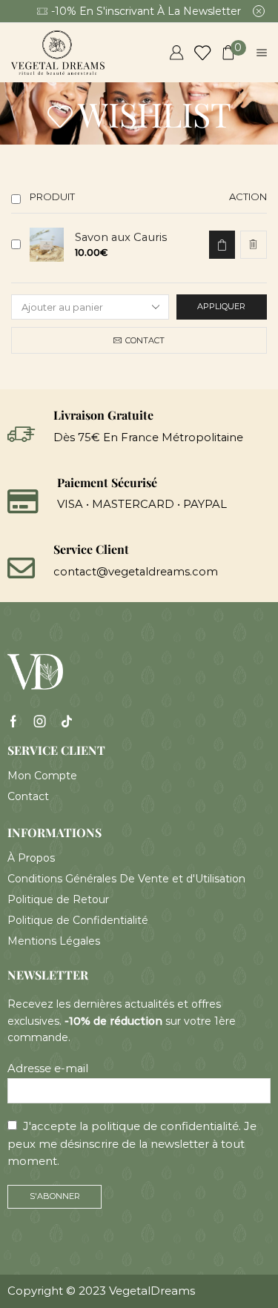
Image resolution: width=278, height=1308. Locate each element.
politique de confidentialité (165, 1126)
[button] (221, 245)
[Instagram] (40, 721)
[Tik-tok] (67, 721)
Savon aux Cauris (121, 237)
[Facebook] (13, 721)
